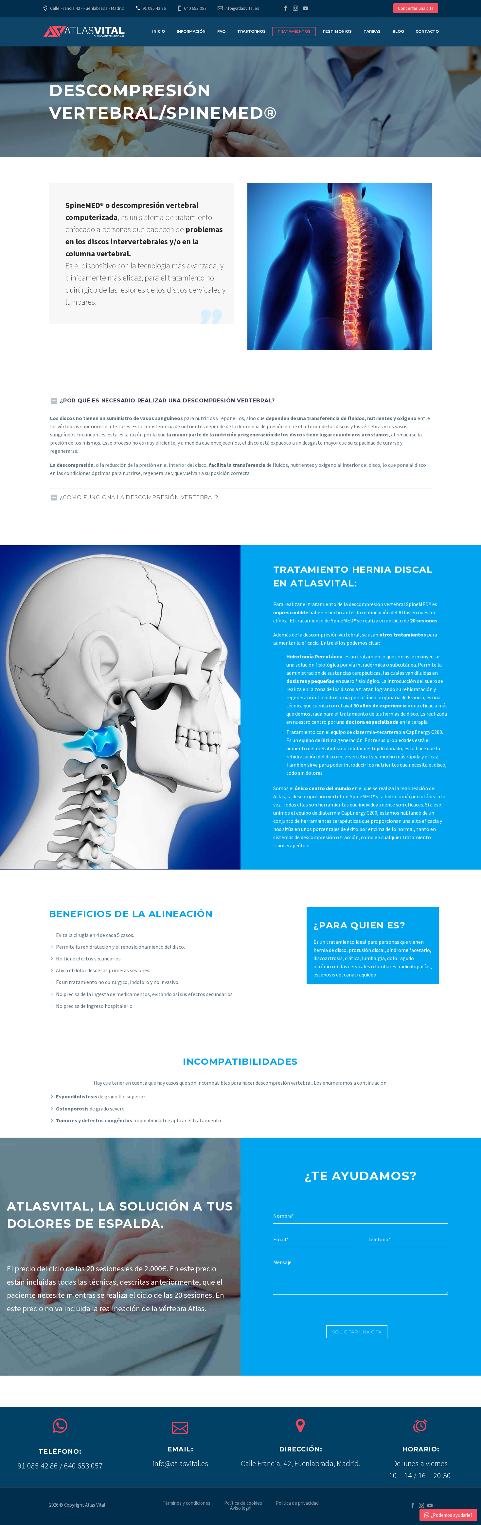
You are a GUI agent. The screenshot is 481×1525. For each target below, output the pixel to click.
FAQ (221, 31)
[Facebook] (286, 8)
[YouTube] (305, 8)
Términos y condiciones (186, 1503)
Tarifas (372, 31)
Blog (398, 31)
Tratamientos (294, 31)
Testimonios (337, 31)
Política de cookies (243, 1503)
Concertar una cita (416, 8)
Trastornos (251, 31)
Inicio (158, 31)
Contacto (427, 31)
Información (191, 31)
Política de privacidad (297, 1503)
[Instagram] (295, 8)
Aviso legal (240, 1508)
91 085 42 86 (154, 8)
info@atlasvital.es (241, 8)
